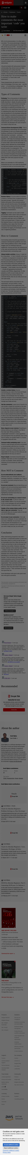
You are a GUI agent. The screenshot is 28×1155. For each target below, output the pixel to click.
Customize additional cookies (11, 1150)
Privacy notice (7, 1152)
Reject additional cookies (11, 1148)
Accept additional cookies (11, 1144)
